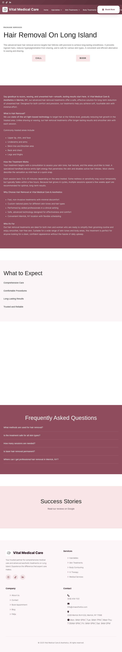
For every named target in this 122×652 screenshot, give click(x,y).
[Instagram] (3, 2)
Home (46, 10)
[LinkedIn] (10, 2)
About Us (15, 595)
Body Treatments (89, 10)
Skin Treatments (71, 10)
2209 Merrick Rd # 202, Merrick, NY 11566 (84, 615)
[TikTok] (7, 2)
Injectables (55, 10)
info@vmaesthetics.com (77, 607)
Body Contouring (76, 567)
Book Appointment (19, 605)
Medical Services (76, 577)
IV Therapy (73, 572)
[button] (38, 58)
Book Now (110, 9)
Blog (13, 609)
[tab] (61, 283)
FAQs (14, 614)
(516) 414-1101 (73, 599)
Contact (15, 600)
